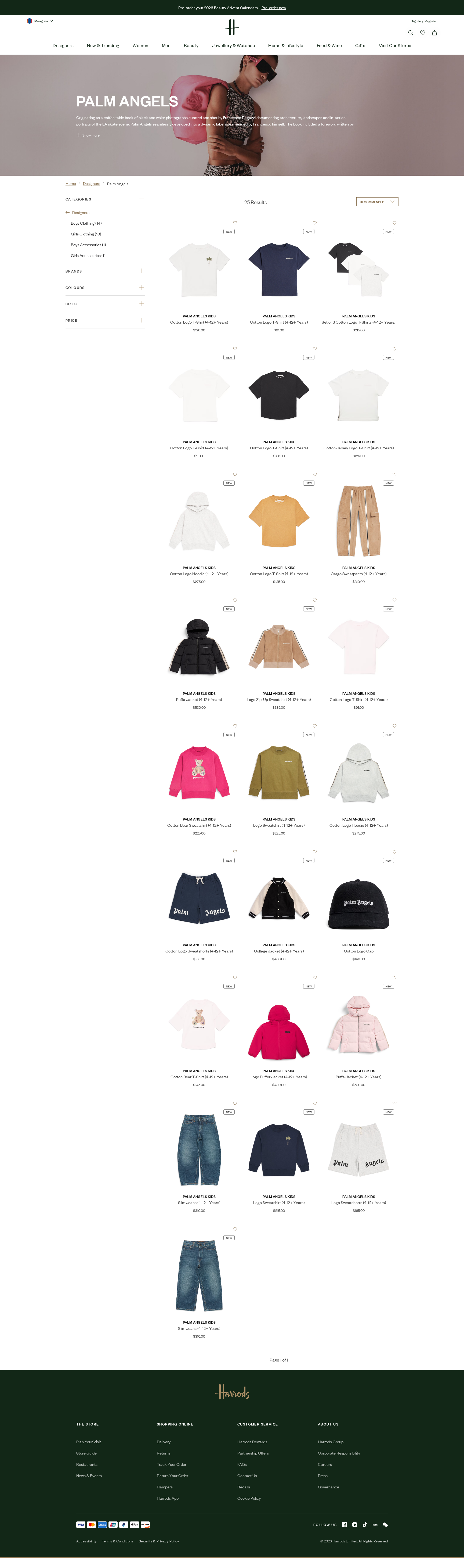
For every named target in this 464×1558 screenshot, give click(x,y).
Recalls (243, 1486)
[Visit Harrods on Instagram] (354, 1524)
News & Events (89, 1475)
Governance (328, 1486)
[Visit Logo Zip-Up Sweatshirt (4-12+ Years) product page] (279, 600)
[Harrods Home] (232, 27)
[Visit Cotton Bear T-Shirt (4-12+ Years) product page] (199, 977)
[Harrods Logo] (232, 1392)
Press (323, 1475)
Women (140, 45)
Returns (164, 1453)
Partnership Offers (253, 1453)
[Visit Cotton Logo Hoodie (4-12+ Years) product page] (199, 474)
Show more (91, 135)
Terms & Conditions (117, 1541)
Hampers (165, 1486)
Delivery (164, 1441)
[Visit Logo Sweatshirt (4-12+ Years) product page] (279, 726)
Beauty (191, 45)
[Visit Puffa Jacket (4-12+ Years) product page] (199, 600)
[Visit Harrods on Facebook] (344, 1524)
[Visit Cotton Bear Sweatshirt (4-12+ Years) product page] (199, 726)
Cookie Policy (249, 1498)
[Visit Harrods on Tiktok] (365, 1524)
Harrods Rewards (252, 1441)
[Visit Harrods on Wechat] (385, 1524)
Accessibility (86, 1541)
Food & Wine (329, 45)
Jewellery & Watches (233, 45)
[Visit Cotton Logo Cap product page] (359, 852)
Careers (325, 1464)
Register (431, 20)
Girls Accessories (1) (88, 255)
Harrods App (168, 1498)
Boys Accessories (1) (88, 244)
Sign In (416, 20)
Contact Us (247, 1475)
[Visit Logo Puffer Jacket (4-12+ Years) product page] (279, 977)
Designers (63, 45)
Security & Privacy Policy (159, 1541)
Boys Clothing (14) (86, 223)
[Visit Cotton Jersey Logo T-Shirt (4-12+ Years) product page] (359, 348)
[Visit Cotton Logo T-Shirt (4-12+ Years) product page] (199, 223)
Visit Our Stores (395, 45)
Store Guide (86, 1453)
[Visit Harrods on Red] (375, 1524)
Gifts (360, 45)
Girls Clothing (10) (86, 234)
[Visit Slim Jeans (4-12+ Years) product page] (199, 1103)
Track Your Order (171, 1464)
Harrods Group (330, 1441)
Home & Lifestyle (285, 45)
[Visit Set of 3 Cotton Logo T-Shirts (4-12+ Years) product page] (359, 223)
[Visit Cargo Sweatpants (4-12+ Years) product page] (359, 474)
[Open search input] (411, 33)
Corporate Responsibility (339, 1453)
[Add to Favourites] (235, 223)
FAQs (242, 1464)
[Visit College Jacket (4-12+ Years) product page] (279, 852)
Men (166, 45)
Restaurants (86, 1464)
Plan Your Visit (88, 1441)
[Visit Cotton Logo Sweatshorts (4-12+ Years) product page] (199, 852)
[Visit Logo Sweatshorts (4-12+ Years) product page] (359, 1103)
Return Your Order (172, 1475)
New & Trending (103, 45)
